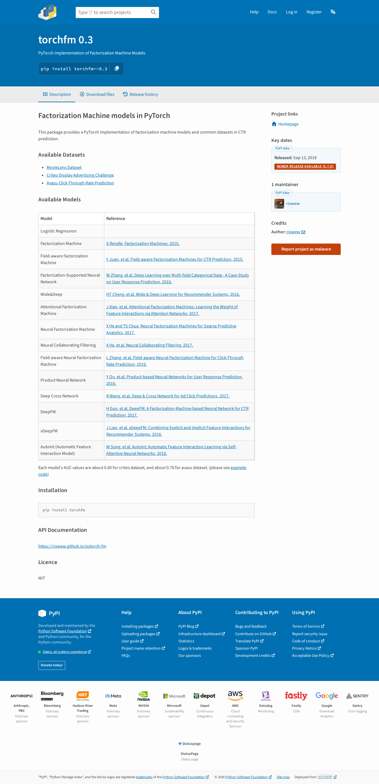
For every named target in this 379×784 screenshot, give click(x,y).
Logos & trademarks (195, 648)
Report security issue (309, 634)
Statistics (186, 641)
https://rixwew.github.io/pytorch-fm (72, 546)
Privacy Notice (304, 648)
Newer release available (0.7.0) (305, 166)
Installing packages (138, 626)
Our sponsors (189, 655)
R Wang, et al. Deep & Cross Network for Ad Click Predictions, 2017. (167, 396)
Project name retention (141, 648)
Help (254, 12)
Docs (272, 12)
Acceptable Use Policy (310, 655)
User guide (130, 641)
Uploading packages (138, 634)
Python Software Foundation (62, 631)
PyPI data (282, 148)
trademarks (144, 777)
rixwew (293, 232)
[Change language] (333, 12)
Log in (291, 12)
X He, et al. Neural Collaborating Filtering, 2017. (149, 345)
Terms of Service (306, 626)
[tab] (56, 94)
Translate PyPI (247, 641)
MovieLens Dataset (64, 167)
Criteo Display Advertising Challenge (80, 175)
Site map (283, 777)
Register (314, 12)
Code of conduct (306, 641)
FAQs (126, 655)
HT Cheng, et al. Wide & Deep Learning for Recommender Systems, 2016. (173, 294)
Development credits (253, 655)
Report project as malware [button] (306, 249)
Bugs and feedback (251, 626)
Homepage (288, 124)
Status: (65, 652)
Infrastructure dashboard (199, 634)
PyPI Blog (186, 626)
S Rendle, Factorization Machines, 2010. (143, 244)
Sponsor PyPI (246, 648)
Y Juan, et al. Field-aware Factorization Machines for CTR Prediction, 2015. (174, 259)
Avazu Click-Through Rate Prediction (80, 183)
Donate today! (52, 665)
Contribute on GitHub (253, 634)
